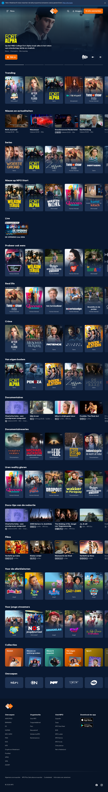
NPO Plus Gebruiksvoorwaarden (32, 777)
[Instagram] (101, 785)
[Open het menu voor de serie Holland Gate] (101, 435)
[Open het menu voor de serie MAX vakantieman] (21, 78)
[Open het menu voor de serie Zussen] (61, 148)
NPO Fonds (58, 742)
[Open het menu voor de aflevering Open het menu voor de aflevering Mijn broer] (51, 403)
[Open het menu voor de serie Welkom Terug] (21, 186)
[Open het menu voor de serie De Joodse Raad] (101, 365)
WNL (6, 761)
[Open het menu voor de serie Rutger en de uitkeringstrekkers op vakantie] (61, 251)
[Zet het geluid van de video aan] (92, 57)
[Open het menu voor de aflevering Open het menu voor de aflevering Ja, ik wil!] (101, 510)
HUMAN (7, 730)
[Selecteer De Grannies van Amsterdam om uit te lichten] (54, 64)
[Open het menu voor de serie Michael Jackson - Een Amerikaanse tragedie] (41, 435)
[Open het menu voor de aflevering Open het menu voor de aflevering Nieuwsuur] (51, 116)
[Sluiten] (105, 3)
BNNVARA (8, 722)
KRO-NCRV (8, 734)
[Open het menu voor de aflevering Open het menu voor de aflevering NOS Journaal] (26, 116)
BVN (56, 730)
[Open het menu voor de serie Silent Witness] (81, 327)
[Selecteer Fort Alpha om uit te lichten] (14, 64)
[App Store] (86, 720)
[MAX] (94, 682)
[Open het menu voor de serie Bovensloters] (101, 327)
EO (6, 726)
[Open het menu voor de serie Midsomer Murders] (41, 327)
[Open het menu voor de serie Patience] (61, 327)
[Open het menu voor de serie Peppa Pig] (61, 574)
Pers (31, 726)
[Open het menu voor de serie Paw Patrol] (101, 574)
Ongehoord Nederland (12, 749)
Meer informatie (68, 3)
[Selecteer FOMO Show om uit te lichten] (73, 64)
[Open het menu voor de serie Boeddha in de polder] (101, 289)
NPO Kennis (59, 738)
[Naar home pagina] (54, 11)
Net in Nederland (60, 749)
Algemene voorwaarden (12, 777)
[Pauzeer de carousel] (100, 57)
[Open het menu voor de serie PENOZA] (41, 365)
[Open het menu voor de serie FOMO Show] (101, 78)
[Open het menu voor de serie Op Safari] (101, 251)
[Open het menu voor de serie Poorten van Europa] (21, 435)
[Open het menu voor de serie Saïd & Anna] (81, 574)
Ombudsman (59, 745)
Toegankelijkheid (35, 722)
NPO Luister (59, 734)
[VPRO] (74, 682)
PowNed (7, 753)
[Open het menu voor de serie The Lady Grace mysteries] (101, 612)
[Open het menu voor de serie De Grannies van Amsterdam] (81, 186)
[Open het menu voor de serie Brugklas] (61, 612)
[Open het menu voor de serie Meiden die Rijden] (21, 251)
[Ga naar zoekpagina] (68, 11)
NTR (6, 745)
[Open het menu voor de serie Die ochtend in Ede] (61, 435)
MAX (6, 738)
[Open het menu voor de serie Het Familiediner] (61, 289)
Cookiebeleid (48, 777)
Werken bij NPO (35, 734)
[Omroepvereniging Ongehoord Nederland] (34, 682)
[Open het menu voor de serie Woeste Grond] (21, 148)
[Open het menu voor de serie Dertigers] (101, 148)
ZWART (7, 765)
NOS (6, 742)
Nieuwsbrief (34, 730)
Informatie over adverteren (62, 777)
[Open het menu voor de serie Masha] (21, 574)
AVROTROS (8, 718)
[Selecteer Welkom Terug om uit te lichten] (34, 64)
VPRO (7, 757)
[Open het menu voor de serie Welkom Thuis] (81, 612)
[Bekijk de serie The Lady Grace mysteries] (94, 624)
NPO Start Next (60, 726)
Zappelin (58, 718)
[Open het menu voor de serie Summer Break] (21, 612)
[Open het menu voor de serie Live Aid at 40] (81, 435)
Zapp (57, 722)
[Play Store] (86, 725)
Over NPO (33, 718)
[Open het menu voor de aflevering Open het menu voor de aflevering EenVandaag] (101, 116)
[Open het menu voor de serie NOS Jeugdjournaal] (41, 612)
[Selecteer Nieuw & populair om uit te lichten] (93, 64)
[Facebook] (96, 785)
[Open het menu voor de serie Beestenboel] (61, 186)
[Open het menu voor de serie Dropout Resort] (61, 473)
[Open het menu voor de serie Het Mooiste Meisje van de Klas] (81, 251)
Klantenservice (34, 738)
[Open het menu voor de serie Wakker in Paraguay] (81, 473)
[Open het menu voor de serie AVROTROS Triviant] (81, 78)
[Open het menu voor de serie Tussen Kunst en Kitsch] (101, 186)
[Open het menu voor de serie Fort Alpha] (61, 78)
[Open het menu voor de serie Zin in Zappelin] (41, 574)
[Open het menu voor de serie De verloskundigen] (81, 289)
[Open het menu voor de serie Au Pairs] (41, 473)
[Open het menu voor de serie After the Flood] (41, 78)
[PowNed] (54, 682)
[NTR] (14, 682)
